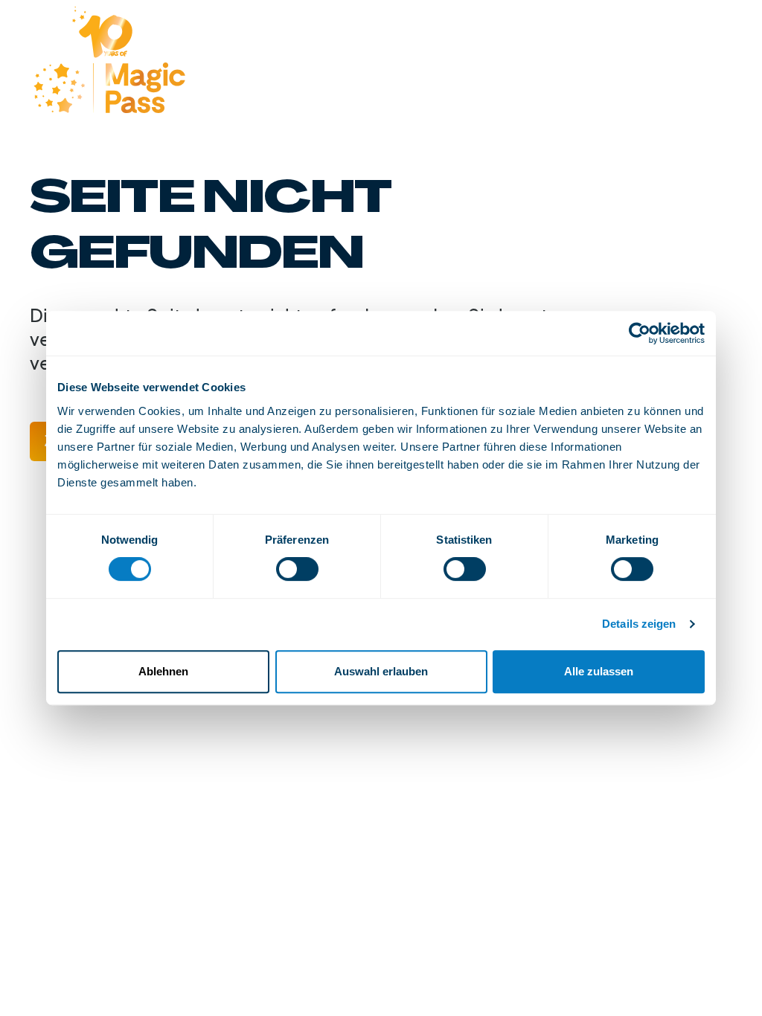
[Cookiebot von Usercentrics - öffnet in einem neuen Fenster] (639, 333)
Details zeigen (639, 623)
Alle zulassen (598, 671)
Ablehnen (163, 671)
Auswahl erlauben (381, 671)
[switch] (297, 569)
